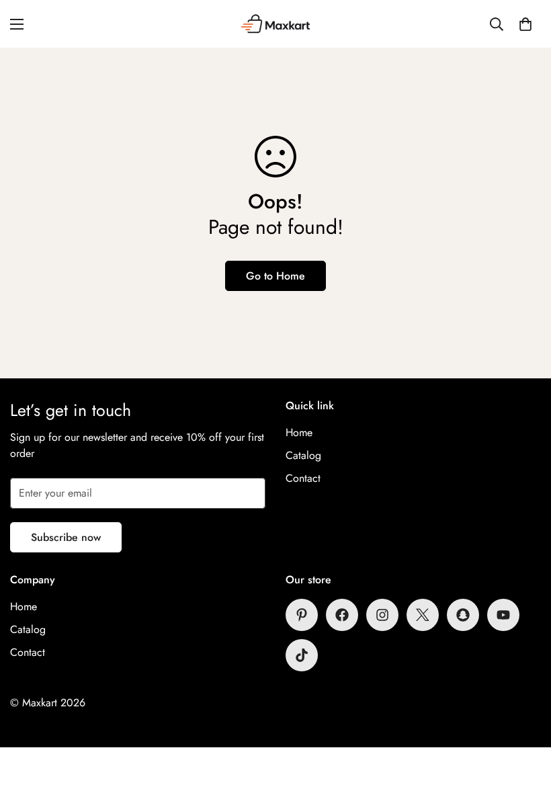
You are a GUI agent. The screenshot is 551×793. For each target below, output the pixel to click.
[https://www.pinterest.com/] (302, 615)
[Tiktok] (302, 655)
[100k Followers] (382, 615)
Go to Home (275, 276)
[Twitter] (423, 615)
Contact (303, 478)
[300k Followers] (342, 615)
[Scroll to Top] (524, 719)
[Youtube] (503, 615)
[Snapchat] (463, 615)
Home (299, 432)
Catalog (303, 455)
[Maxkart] (275, 24)
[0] (525, 24)
